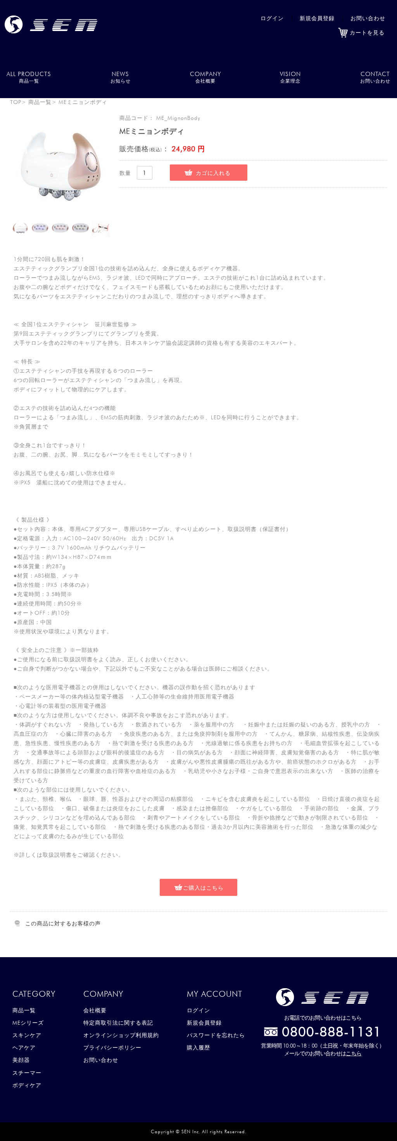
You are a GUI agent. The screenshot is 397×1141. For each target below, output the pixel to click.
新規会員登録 (317, 18)
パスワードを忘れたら (216, 1035)
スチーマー (26, 1073)
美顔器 (21, 1060)
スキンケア (26, 1035)
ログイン (272, 18)
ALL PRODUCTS (29, 77)
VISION (290, 77)
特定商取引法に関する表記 (118, 1023)
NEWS (120, 77)
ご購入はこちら (203, 888)
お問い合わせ (367, 18)
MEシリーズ (28, 1023)
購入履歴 (198, 1047)
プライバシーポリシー (112, 1047)
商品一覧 (40, 102)
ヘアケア (24, 1047)
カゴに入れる (213, 173)
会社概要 (95, 1010)
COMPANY (205, 77)
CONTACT (375, 77)
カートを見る (367, 32)
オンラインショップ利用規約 (121, 1035)
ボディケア (26, 1085)
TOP (15, 102)
